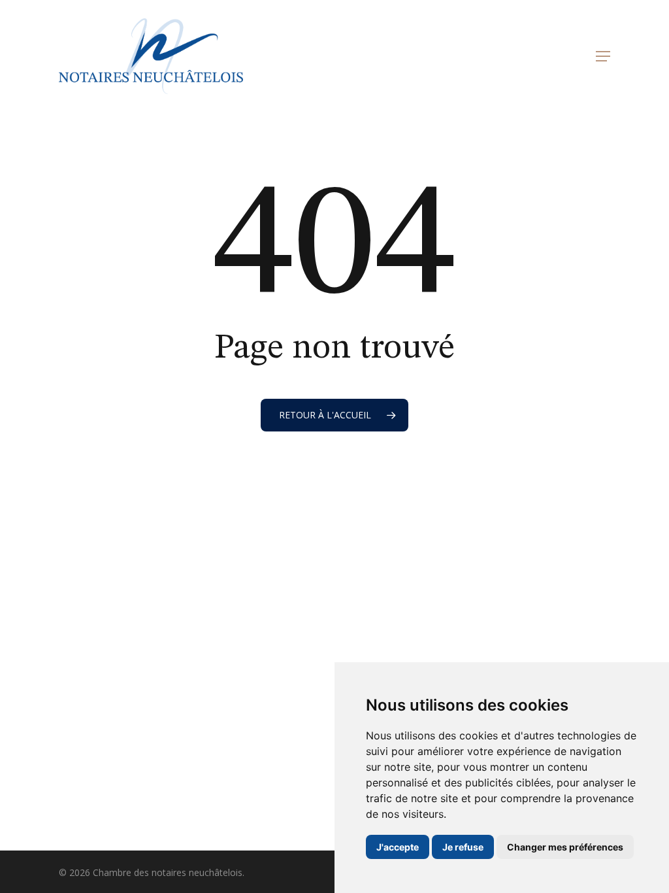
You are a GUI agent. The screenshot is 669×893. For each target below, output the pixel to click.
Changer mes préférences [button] (565, 846)
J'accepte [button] (397, 846)
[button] (603, 56)
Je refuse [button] (462, 846)
